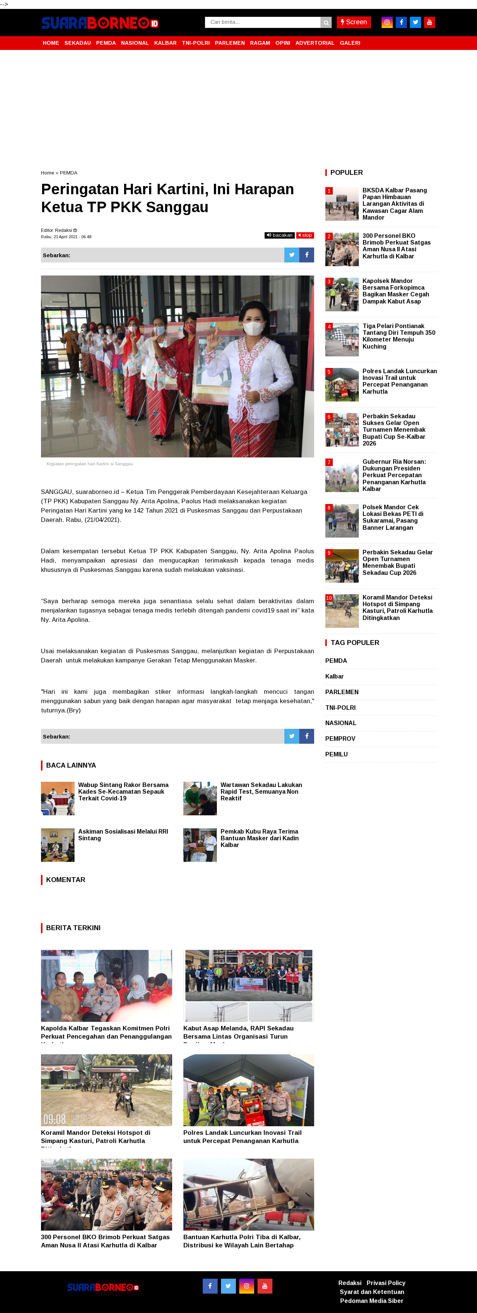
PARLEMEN (230, 43)
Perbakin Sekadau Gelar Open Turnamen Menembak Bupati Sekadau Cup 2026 (398, 562)
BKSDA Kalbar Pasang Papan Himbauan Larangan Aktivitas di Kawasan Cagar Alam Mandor (395, 204)
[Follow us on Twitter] (228, 1286)
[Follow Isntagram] (246, 1286)
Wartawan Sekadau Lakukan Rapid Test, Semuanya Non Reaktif (261, 792)
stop (306, 235)
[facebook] (401, 22)
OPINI (282, 43)
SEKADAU (77, 43)
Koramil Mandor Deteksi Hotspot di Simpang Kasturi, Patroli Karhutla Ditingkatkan (96, 1141)
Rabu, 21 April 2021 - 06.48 (66, 236)
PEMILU (336, 754)
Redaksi (349, 1283)
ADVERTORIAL (315, 43)
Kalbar (334, 676)
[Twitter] (291, 255)
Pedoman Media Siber (372, 1301)
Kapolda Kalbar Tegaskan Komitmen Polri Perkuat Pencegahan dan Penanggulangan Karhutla (106, 1036)
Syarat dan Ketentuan (372, 1292)
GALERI (350, 43)
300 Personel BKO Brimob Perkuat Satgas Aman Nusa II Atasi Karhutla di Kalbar (397, 246)
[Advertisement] (238, 109)
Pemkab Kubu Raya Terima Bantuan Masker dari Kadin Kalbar (260, 838)
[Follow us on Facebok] (210, 1286)
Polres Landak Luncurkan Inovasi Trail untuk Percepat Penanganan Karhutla (400, 381)
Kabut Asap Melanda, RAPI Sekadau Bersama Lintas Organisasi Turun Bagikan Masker (238, 1036)
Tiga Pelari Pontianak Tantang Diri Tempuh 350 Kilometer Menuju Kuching (399, 336)
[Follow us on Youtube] (265, 1286)
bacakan (282, 235)
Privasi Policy (386, 1283)
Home (47, 173)
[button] (428, 40)
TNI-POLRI (196, 43)
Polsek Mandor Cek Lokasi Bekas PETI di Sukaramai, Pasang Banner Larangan (393, 517)
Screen (355, 22)
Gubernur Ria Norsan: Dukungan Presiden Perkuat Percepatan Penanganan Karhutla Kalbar (394, 475)
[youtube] (429, 22)
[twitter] (415, 22)
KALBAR (165, 43)
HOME (51, 43)
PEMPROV (340, 739)
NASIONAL (135, 43)
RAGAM (260, 43)
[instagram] (387, 22)
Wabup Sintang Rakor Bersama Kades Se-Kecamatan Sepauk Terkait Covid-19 (123, 792)
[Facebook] (306, 255)
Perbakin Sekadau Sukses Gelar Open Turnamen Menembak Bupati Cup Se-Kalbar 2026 (394, 430)
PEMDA (106, 43)
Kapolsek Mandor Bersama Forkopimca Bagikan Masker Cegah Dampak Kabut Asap (396, 291)
